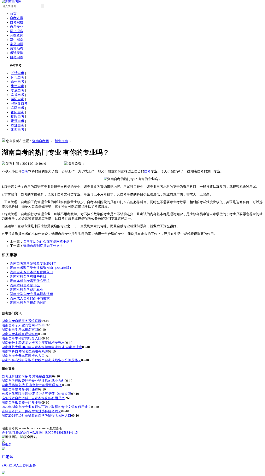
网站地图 (36, 432)
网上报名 (16, 31)
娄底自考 (17, 90)
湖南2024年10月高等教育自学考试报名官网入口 (36, 415)
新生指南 (16, 39)
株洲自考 (17, 125)
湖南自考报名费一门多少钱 (21, 402)
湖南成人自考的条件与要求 (30, 298)
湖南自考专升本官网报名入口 (23, 356)
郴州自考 (17, 86)
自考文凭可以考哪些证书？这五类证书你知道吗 (36, 393)
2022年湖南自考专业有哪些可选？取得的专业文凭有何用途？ (46, 407)
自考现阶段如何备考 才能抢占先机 (27, 376)
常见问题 (16, 44)
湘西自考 (17, 129)
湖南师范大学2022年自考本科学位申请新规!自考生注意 (42, 347)
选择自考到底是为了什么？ (43, 246)
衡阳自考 (17, 116)
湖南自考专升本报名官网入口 (31, 272)
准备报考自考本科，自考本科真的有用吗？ (33, 398)
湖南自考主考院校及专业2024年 (33, 263)
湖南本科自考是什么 (25, 285)
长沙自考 (17, 73)
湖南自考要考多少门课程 (20, 389)
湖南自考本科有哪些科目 (20, 334)
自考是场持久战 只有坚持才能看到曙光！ (32, 385)
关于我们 (8, 432)
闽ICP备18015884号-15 (61, 432)
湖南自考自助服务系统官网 (21, 321)
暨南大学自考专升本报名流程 (31, 294)
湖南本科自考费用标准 (26, 289)
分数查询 (16, 35)
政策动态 (16, 48)
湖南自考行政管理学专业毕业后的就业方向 (33, 380)
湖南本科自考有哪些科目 (28, 276)
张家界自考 (19, 103)
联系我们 (22, 432)
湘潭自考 (17, 121)
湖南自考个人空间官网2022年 (23, 325)
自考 (25, 171)
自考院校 (16, 22)
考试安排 (16, 53)
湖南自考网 (40, 141)
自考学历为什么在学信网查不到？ (48, 241)
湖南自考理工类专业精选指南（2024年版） (41, 268)
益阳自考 (17, 99)
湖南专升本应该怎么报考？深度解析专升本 (33, 342)
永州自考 (17, 81)
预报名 (7, 444)
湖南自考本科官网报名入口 (21, 338)
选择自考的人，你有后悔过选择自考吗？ (31, 411)
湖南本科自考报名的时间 (28, 302)
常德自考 (17, 94)
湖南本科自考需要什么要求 (30, 281)
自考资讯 (16, 18)
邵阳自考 (17, 112)
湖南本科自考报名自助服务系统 (25, 351)
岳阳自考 (17, 108)
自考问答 (16, 57)
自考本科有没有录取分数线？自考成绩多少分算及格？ (41, 360)
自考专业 (16, 26)
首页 (13, 13)
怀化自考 (17, 77)
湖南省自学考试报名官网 (20, 329)
